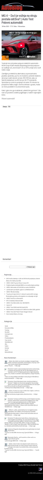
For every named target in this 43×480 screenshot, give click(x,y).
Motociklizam (9, 352)
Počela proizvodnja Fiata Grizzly (14, 387)
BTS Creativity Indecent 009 (14, 301)
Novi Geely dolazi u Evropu (14, 314)
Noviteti (7, 332)
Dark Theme (39, 465)
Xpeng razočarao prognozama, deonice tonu (18, 394)
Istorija (7, 348)
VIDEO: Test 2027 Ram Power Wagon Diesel (19, 312)
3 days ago (29, 387)
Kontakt (33, 465)
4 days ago (17, 407)
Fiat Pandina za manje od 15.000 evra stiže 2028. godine (23, 309)
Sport (6, 350)
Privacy (28, 465)
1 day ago (17, 366)
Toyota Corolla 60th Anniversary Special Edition (19, 432)
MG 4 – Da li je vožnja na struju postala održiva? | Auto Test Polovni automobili (19, 19)
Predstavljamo (9, 338)
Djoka (10, 361)
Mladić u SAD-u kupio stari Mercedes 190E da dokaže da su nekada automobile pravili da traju (21, 425)
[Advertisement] (21, 132)
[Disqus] (21, 178)
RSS (25, 465)
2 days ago (19, 378)
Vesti (6, 326)
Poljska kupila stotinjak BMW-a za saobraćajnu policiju (22, 285)
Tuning (7, 330)
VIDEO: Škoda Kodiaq (12, 292)
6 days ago (23, 441)
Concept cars (9, 334)
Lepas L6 (9, 305)
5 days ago (32, 426)
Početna (20, 465)
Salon (6, 346)
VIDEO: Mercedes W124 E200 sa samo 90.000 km (20, 287)
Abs (6, 344)
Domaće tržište (9, 328)
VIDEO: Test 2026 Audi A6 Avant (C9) (17, 307)
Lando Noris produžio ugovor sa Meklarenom (20, 289)
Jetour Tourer (9, 366)
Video (15, 26)
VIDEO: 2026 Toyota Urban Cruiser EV (17, 283)
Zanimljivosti (8, 342)
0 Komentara (21, 26)
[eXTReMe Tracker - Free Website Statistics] (40, 471)
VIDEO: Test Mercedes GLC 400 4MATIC (18, 303)
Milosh (11, 410)
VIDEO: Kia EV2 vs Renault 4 (14, 298)
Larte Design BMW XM (11, 441)
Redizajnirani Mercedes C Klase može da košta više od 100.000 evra (21, 406)
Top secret (8, 340)
